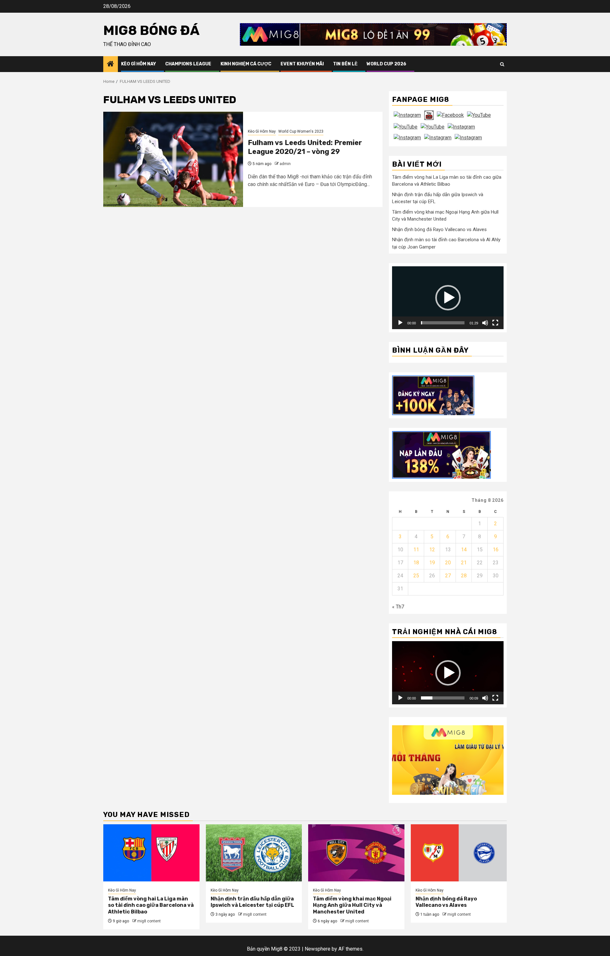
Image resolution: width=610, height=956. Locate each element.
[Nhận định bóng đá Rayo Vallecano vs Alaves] (459, 852)
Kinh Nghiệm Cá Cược (245, 64)
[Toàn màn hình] (495, 323)
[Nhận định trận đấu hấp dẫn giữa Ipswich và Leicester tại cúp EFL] (254, 852)
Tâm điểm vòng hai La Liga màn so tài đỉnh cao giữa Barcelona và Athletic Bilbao (151, 905)
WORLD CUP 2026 (386, 64)
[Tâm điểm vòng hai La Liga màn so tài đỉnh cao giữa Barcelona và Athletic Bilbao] (151, 852)
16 (495, 550)
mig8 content (149, 921)
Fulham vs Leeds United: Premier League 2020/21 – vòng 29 (305, 147)
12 (432, 550)
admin (285, 164)
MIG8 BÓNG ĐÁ (151, 30)
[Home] (110, 64)
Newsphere (317, 949)
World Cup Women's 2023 (300, 131)
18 (416, 563)
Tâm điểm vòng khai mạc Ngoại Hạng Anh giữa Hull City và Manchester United (352, 905)
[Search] (502, 64)
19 (432, 563)
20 (448, 563)
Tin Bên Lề (345, 64)
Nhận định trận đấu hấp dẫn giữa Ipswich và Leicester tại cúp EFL (252, 902)
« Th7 (398, 607)
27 (448, 576)
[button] (448, 297)
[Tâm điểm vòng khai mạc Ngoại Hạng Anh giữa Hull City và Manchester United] (356, 852)
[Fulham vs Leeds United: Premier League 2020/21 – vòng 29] (173, 159)
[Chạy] (400, 323)
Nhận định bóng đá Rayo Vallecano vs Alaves (439, 229)
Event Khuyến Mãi (302, 64)
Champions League (188, 64)
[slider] (442, 322)
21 (464, 563)
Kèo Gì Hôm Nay (138, 64)
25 (416, 576)
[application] (448, 297)
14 (464, 550)
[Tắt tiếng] (485, 323)
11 (416, 550)
